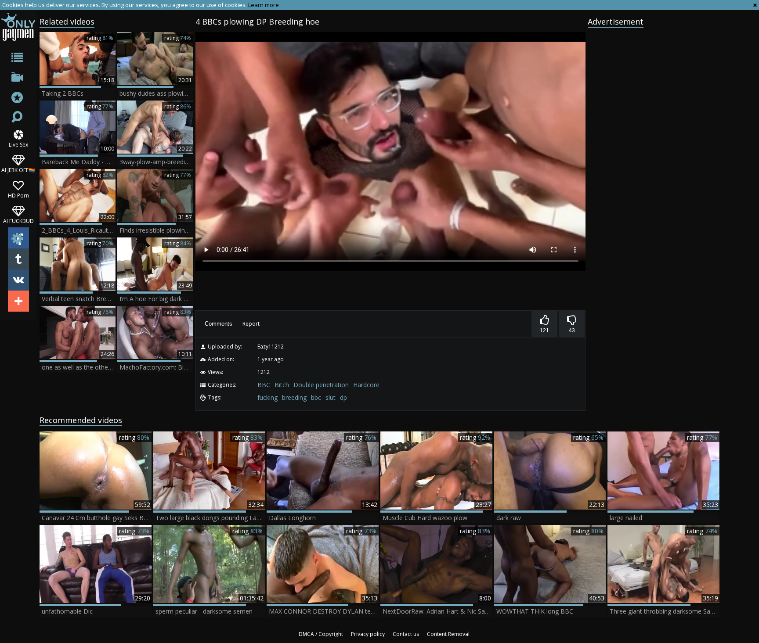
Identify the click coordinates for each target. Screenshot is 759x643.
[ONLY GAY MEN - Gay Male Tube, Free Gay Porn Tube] (18, 26)
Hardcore (366, 385)
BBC (263, 385)
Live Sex (18, 144)
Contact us (406, 634)
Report (251, 323)
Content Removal (448, 634)
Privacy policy (368, 634)
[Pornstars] (18, 98)
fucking (267, 397)
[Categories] (18, 59)
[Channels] (18, 78)
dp (343, 397)
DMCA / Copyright (321, 634)
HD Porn (18, 195)
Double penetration (321, 385)
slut (330, 397)
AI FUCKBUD (18, 220)
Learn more (263, 5)
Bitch (282, 385)
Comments (218, 323)
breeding (294, 397)
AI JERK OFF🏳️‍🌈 (18, 169)
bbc (316, 397)
